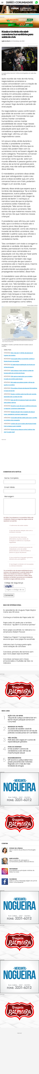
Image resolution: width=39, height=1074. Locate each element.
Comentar (9, 595)
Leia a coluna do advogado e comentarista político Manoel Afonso (21, 861)
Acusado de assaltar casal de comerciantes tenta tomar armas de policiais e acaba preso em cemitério (22, 730)
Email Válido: (9, 487)
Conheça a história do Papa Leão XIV (18, 617)
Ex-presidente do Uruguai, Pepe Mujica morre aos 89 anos (19, 611)
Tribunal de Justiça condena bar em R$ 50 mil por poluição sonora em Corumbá (22, 719)
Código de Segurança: (13, 583)
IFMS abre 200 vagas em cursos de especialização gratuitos (21, 740)
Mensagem (9, 496)
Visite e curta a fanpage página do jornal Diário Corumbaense (23, 881)
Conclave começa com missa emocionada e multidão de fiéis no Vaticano (18, 661)
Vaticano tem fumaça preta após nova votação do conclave (17, 645)
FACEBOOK (13, 879)
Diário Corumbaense (19, 2)
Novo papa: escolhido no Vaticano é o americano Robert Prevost (19, 631)
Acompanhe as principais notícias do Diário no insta (21, 871)
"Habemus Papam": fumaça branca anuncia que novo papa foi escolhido (19, 638)
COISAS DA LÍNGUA (16, 848)
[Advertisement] (19, 454)
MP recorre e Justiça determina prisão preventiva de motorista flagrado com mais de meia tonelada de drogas (20, 763)
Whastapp (36, 2)
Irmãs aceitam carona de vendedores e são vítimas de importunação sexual (19, 750)
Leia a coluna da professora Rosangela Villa (22, 850)
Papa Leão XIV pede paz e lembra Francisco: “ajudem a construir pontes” (19, 623)
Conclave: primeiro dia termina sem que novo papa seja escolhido (18, 653)
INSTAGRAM (13, 869)
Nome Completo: (11, 478)
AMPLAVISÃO (13, 858)
